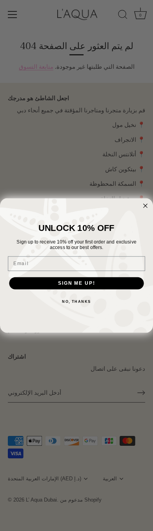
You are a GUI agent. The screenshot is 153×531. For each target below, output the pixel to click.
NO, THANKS (76, 302)
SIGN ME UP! (76, 283)
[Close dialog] (145, 205)
